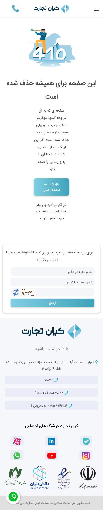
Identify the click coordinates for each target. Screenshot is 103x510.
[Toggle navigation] (96, 8)
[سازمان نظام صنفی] (15, 476)
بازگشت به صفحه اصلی (51, 187)
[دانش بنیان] (39, 477)
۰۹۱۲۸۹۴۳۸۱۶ (50, 405)
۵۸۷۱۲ (49, 380)
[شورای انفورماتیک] (88, 477)
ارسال (52, 303)
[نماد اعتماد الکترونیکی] (64, 477)
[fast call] (15, 8)
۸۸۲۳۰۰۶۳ (49, 393)
